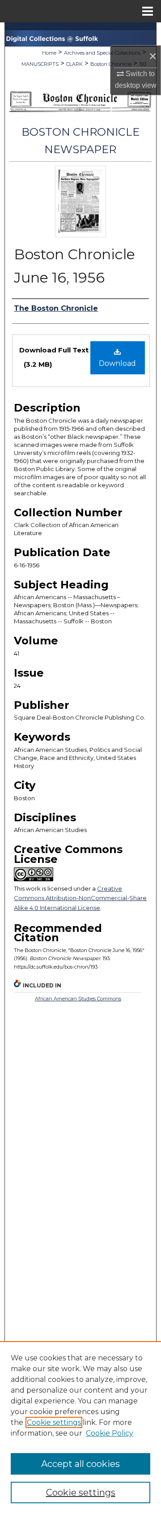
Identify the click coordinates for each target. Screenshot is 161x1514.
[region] (80, 1427)
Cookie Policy (109, 1433)
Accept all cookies (80, 1463)
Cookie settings (54, 1422)
